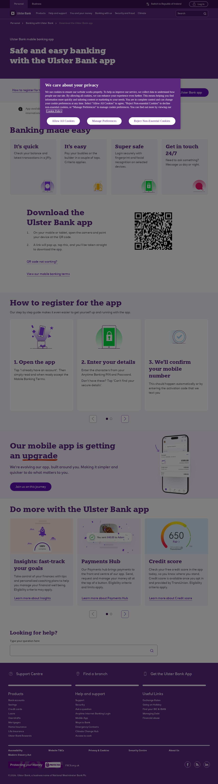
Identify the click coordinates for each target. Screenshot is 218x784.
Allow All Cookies (63, 120)
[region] (110, 103)
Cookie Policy (54, 111)
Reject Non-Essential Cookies (152, 120)
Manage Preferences (104, 120)
